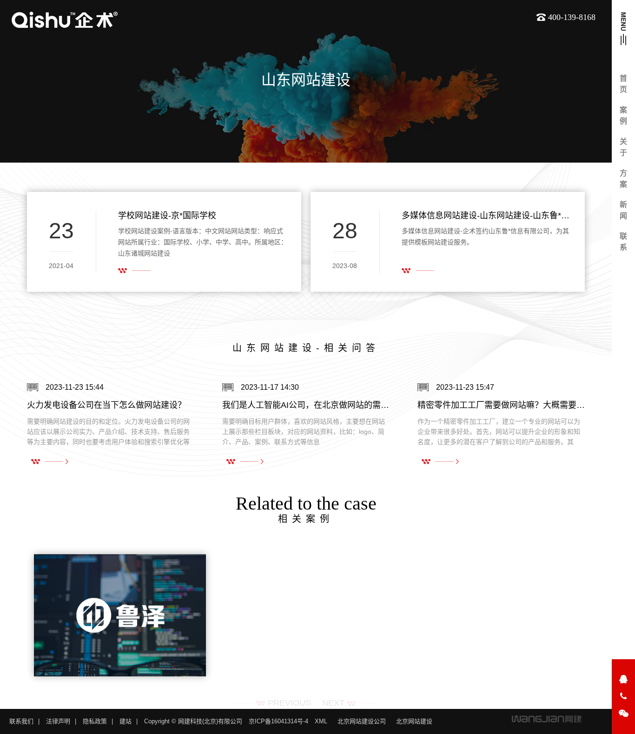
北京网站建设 (414, 721)
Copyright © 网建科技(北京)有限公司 (193, 721)
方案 (623, 178)
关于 (623, 147)
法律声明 (58, 721)
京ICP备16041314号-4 (278, 721)
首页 (623, 83)
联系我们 (21, 721)
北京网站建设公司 (361, 721)
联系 (623, 241)
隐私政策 (95, 721)
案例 (623, 115)
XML (321, 721)
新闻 (623, 210)
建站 (125, 721)
